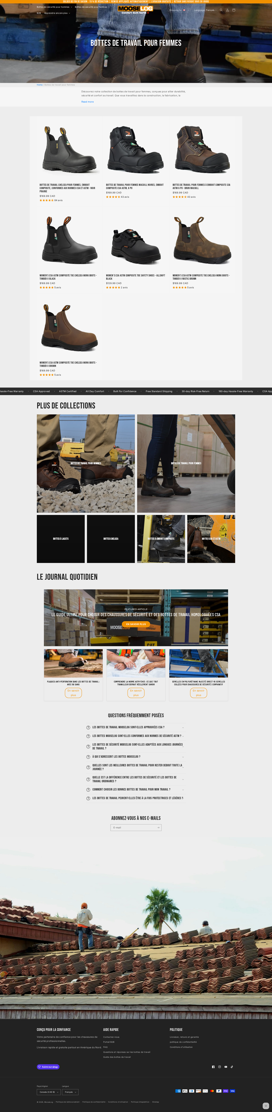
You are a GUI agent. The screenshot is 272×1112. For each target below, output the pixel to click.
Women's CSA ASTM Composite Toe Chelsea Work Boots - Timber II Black (68, 277)
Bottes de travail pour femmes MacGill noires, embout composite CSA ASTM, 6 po (135, 186)
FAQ (105, 1047)
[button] (54, 7)
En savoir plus (136, 624)
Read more (87, 101)
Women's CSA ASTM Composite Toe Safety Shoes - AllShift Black (135, 277)
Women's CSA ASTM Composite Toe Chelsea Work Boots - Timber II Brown (68, 364)
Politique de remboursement (68, 1102)
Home (39, 85)
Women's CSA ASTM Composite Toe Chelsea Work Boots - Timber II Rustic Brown (201, 277)
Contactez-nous (111, 1037)
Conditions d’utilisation (118, 1102)
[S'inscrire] (158, 827)
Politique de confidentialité (93, 1102)
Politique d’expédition (140, 1102)
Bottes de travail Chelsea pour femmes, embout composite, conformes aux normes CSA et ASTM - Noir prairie (67, 188)
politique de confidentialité (183, 1042)
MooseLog (48, 1102)
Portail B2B (108, 1042)
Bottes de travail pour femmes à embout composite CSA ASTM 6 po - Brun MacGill (201, 186)
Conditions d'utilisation (181, 1047)
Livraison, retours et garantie (184, 1037)
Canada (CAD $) (47, 1092)
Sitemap (155, 1102)
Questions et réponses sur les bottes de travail (126, 1052)
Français (69, 1092)
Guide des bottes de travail (117, 1057)
